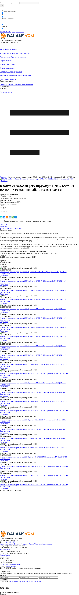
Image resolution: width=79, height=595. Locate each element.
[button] (39, 46)
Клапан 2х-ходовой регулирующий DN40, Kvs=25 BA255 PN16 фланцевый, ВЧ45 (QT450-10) (33, 336)
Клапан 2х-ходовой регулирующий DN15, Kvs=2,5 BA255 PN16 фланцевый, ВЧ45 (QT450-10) (33, 420)
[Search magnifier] (2, 5)
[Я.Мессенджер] (1, 217)
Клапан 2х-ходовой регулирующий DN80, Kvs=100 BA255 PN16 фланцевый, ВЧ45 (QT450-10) (33, 272)
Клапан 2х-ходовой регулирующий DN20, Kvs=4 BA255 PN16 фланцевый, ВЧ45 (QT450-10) (32, 392)
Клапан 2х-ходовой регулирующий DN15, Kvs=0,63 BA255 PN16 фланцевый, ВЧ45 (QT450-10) (33, 457)
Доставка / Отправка (20, 85)
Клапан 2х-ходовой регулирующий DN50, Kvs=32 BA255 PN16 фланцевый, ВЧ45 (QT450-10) (33, 318)
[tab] (39, 224)
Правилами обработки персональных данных (26, 581)
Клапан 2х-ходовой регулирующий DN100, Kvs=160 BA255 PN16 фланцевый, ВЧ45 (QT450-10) (34, 466)
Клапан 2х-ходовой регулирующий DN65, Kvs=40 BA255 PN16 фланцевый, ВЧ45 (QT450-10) (33, 309)
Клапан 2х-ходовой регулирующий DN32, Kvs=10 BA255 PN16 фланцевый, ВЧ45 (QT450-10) (33, 346)
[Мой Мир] (15, 217)
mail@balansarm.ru (18, 32)
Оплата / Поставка (6, 85)
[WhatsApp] (13, 217)
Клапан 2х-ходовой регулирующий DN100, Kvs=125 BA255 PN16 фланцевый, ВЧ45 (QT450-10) (34, 485)
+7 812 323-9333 (5, 32)
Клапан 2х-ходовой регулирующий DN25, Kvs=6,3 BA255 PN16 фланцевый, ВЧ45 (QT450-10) (33, 364)
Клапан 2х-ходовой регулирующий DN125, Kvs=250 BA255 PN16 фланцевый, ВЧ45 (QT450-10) (34, 475)
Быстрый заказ (5, 274)
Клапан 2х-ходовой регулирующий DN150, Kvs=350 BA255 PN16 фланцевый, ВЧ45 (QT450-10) (34, 411)
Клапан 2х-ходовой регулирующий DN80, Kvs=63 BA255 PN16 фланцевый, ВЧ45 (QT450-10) (33, 281)
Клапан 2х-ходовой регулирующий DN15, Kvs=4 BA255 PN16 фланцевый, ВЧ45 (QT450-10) (32, 429)
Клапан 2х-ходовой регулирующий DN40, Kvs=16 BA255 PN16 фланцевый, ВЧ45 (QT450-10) (33, 327)
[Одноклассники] (7, 217)
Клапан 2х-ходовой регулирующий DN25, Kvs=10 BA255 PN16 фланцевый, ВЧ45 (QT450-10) (33, 383)
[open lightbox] (39, 181)
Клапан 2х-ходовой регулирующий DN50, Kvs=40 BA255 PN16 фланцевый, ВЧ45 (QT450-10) (33, 299)
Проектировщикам (6, 544)
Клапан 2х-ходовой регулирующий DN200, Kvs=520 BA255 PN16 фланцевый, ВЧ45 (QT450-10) (34, 373)
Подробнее (4, 275)
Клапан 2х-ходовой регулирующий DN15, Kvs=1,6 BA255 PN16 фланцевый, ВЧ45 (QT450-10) (33, 448)
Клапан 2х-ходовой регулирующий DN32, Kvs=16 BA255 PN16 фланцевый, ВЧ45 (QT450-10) (33, 355)
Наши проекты (47, 544)
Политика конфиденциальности (11, 564)
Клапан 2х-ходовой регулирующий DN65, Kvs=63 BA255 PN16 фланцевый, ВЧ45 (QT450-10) (33, 290)
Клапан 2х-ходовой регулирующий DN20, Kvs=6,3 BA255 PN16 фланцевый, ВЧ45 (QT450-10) (33, 401)
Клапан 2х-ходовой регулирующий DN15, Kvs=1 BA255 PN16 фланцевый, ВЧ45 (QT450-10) (32, 438)
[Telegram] (10, 217)
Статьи (30, 85)
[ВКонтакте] (4, 217)
